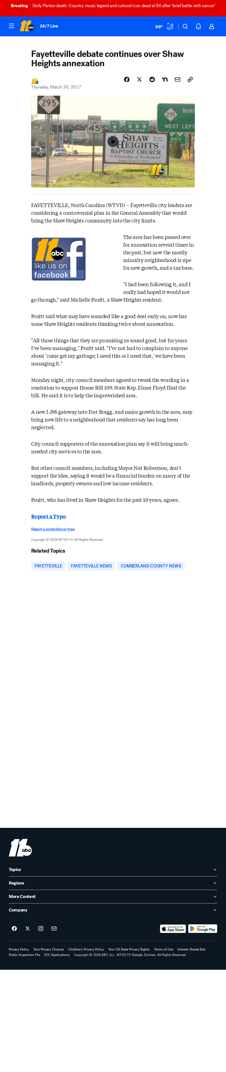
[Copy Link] (190, 79)
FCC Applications (57, 955)
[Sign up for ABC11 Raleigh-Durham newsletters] (54, 928)
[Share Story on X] (139, 79)
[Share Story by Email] (177, 79)
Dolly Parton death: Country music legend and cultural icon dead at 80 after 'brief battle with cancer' (113, 6)
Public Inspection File (24, 955)
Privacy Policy (19, 949)
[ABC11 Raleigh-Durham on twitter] (27, 928)
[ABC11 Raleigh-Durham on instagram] (40, 928)
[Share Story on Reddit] (152, 79)
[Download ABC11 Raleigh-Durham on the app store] (173, 928)
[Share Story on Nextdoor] (165, 79)
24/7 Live (49, 26)
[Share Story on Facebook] (126, 79)
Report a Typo (48, 516)
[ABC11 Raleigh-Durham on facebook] (14, 928)
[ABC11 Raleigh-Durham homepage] (27, 26)
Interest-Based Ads (191, 949)
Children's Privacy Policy (86, 949)
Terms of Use (163, 949)
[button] (11, 25)
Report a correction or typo (53, 529)
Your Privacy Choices (48, 949)
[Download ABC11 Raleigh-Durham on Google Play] (202, 928)
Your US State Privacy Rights (129, 949)
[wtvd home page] (20, 847)
